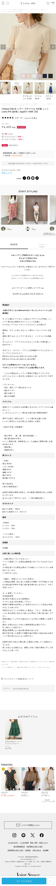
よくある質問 (24, 842)
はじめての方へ (13, 842)
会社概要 (45, 850)
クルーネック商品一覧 (8, 11)
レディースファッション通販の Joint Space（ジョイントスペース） (18, 9)
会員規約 (28, 850)
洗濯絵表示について (25, 679)
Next (52, 47)
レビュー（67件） (42, 245)
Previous (3, 47)
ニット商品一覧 (42, 9)
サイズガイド (9, 679)
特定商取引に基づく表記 (34, 846)
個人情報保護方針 (19, 846)
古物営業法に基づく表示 (15, 850)
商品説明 (14, 244)
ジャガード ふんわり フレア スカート (28, 293)
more (47, 800)
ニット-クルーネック (21, 688)
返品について (7, 172)
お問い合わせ (36, 850)
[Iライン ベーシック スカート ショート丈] (19, 356)
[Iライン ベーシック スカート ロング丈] (18, 359)
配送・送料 (34, 842)
